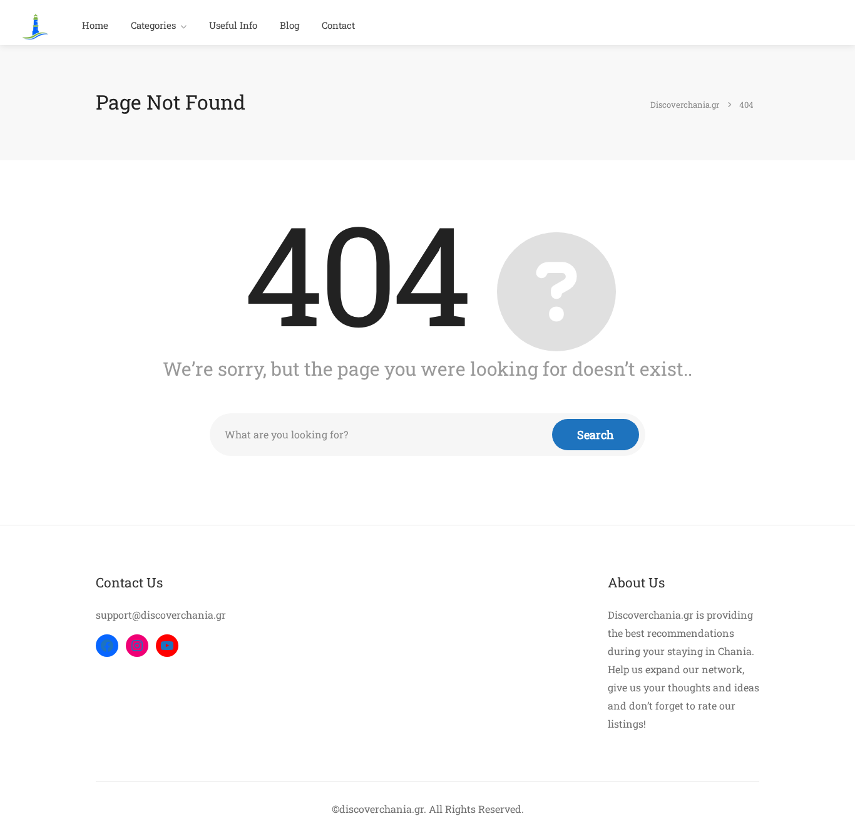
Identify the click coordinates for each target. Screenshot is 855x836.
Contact (338, 25)
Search (595, 434)
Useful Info (233, 25)
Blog (289, 25)
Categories (153, 25)
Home (95, 25)
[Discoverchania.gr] (35, 25)
